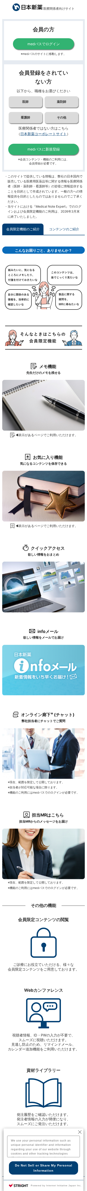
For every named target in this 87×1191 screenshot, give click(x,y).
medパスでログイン (43, 44)
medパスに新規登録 (43, 149)
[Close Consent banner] (79, 1132)
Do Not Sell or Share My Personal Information (43, 1168)
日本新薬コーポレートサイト (43, 134)
